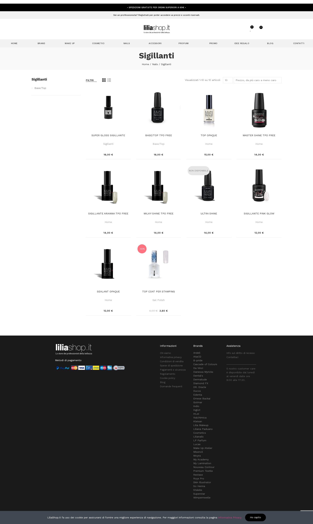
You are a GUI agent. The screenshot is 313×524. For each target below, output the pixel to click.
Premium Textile (203, 470)
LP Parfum (199, 440)
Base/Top (158, 143)
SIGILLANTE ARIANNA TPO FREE (108, 213)
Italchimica (199, 417)
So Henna (199, 486)
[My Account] (242, 29)
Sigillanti (108, 143)
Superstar (199, 493)
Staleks (197, 489)
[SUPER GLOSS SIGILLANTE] (108, 109)
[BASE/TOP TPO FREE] (158, 109)
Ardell (196, 352)
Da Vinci (198, 368)
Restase (198, 474)
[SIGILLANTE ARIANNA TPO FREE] (108, 187)
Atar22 (197, 356)
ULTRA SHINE (209, 213)
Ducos (197, 390)
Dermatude (200, 379)
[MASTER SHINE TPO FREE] (259, 109)
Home (208, 143)
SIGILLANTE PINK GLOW (259, 213)
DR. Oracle (199, 387)
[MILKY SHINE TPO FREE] (158, 187)
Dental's (198, 375)
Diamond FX (200, 383)
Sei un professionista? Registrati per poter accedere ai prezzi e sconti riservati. (156, 15)
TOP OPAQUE (209, 135)
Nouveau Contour (203, 467)
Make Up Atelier (202, 448)
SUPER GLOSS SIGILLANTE (108, 135)
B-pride (198, 360)
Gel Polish (159, 300)
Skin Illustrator (202, 482)
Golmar (197, 402)
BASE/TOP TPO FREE (158, 135)
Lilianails (198, 436)
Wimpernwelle (201, 497)
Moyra (197, 455)
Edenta (197, 394)
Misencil (198, 451)
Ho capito (255, 517)
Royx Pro (198, 478)
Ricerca (228, 29)
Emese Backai (201, 398)
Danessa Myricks (203, 371)
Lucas (197, 444)
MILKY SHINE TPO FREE (158, 213)
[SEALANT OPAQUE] (108, 265)
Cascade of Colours (205, 364)
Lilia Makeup (200, 425)
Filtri (90, 80)
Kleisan (197, 421)
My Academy (201, 459)
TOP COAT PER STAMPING (158, 291)
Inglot (196, 409)
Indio (196, 406)
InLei (196, 413)
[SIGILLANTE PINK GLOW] (259, 187)
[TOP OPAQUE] (208, 109)
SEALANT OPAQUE (108, 291)
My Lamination (202, 463)
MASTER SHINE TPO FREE (259, 135)
